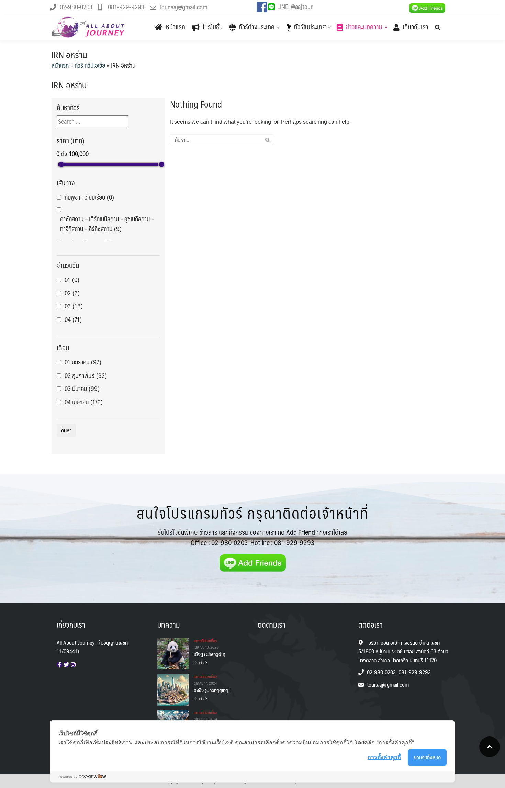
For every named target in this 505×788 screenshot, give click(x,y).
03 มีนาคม (82, 389)
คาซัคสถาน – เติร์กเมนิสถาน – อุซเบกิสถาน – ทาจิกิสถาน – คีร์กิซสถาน (107, 224)
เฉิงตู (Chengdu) (209, 654)
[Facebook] (59, 664)
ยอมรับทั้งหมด (427, 757)
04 (73, 320)
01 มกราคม (83, 362)
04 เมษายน (84, 402)
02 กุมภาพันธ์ (86, 376)
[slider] (61, 164)
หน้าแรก (60, 65)
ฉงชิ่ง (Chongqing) (212, 690)
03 (74, 306)
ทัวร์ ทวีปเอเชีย (90, 65)
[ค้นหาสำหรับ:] (221, 140)
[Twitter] (66, 664)
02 (72, 293)
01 (72, 280)
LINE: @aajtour (295, 6)
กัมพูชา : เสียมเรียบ (89, 197)
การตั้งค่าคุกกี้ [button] (384, 757)
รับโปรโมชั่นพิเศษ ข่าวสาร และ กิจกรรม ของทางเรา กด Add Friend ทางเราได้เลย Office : (252, 537)
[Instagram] (73, 664)
